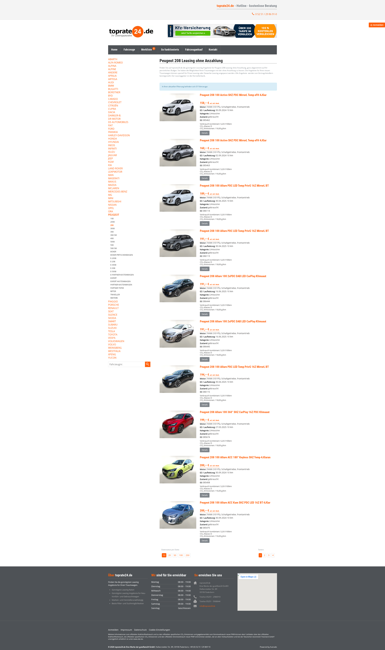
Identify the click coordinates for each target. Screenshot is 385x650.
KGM (111, 162)
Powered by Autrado (268, 647)
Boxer (113, 251)
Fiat (110, 125)
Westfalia (114, 351)
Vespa (111, 338)
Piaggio (113, 301)
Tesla (111, 331)
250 (187, 555)
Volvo (112, 344)
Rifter (113, 291)
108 (112, 218)
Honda (112, 138)
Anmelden (113, 629)
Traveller (115, 294)
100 (181, 555)
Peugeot (113, 215)
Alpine (112, 69)
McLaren (113, 188)
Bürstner (114, 92)
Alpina (112, 66)
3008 (112, 228)
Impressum (126, 629)
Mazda (112, 185)
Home (114, 49)
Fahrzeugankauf (194, 49)
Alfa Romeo (115, 62)
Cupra (112, 109)
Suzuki (112, 328)
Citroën (113, 105)
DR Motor (114, 119)
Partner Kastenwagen (121, 284)
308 (112, 231)
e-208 (112, 261)
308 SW (113, 235)
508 (112, 245)
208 (112, 225)
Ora (110, 211)
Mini (110, 198)
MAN (111, 175)
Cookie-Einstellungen (159, 629)
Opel (111, 208)
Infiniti (112, 148)
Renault (113, 308)
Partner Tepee (117, 288)
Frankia (113, 132)
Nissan (112, 205)
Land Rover (115, 168)
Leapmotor (115, 172)
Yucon (112, 358)
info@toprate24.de (207, 606)
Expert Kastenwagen (120, 281)
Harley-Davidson (119, 135)
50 (175, 555)
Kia (110, 165)
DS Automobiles (118, 122)
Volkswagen (116, 341)
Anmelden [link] (378, 24)
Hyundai (113, 142)
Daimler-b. (114, 115)
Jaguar (112, 155)
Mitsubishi (114, 201)
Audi (111, 82)
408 (112, 238)
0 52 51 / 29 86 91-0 (266, 14)
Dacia (111, 112)
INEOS (111, 145)
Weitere (114, 298)
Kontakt (213, 49)
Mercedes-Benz (117, 191)
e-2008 (113, 258)
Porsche (113, 305)
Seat (111, 311)
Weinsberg (115, 348)
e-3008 (113, 265)
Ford (111, 129)
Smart (112, 321)
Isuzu (111, 152)
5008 (112, 241)
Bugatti (113, 89)
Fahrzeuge (129, 49)
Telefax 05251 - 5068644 (210, 601)
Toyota (112, 334)
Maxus (112, 181)
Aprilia (112, 76)
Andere (112, 72)
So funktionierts (170, 49)
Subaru (113, 324)
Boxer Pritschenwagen (121, 255)
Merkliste (146, 49)
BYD (110, 95)
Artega (112, 79)
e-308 (112, 268)
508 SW (113, 248)
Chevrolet (115, 102)
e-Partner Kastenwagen (122, 275)
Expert (113, 278)
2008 (112, 222)
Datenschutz (140, 629)
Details (205, 133)
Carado (113, 99)
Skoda (112, 318)
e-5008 (113, 271)
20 (169, 555)
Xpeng (112, 354)
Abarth (112, 59)
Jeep (110, 158)
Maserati (113, 178)
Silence (112, 314)
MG (110, 195)
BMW (111, 86)
